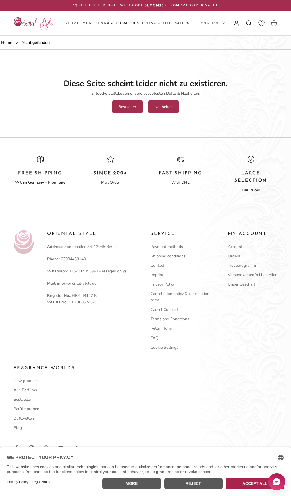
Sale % (182, 23)
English (210, 23)
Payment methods (167, 246)
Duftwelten (24, 418)
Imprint (157, 275)
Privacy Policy (163, 284)
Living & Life (157, 23)
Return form (161, 328)
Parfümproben (26, 409)
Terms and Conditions (170, 319)
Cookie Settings (164, 347)
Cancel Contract (164, 309)
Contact (157, 265)
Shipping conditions (168, 256)
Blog (18, 428)
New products (26, 380)
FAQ (155, 338)
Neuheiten (163, 106)
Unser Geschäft (241, 284)
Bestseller (127, 106)
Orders (234, 256)
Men (87, 23)
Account (235, 246)
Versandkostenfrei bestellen (252, 275)
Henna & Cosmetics (117, 23)
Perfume (70, 23)
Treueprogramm (242, 265)
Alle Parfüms (25, 390)
